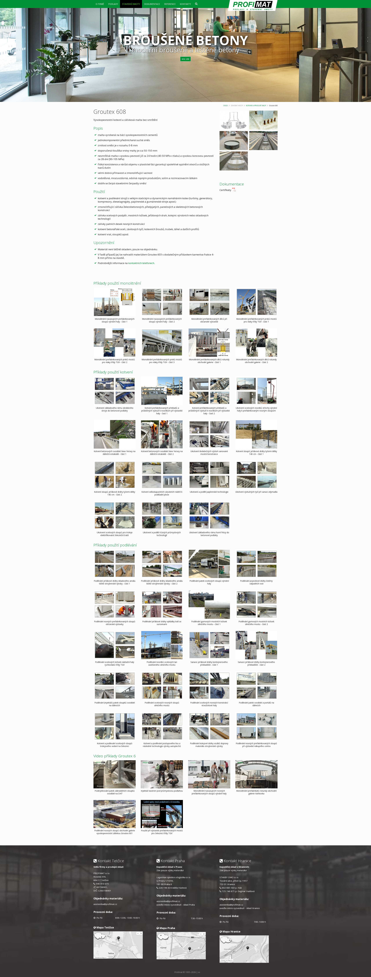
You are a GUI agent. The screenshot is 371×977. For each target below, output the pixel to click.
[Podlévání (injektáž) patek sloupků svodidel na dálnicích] (114, 685)
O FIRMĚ (100, 4)
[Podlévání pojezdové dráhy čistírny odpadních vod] (256, 563)
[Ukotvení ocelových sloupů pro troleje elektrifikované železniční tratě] (114, 515)
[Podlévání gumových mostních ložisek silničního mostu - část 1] (209, 604)
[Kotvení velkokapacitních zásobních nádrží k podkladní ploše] (162, 474)
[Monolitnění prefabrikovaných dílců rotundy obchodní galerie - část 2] (256, 342)
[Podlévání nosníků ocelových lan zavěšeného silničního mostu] (162, 645)
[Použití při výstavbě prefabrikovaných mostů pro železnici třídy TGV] (162, 813)
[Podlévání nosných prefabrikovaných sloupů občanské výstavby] (114, 604)
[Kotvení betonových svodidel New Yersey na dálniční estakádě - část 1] (114, 434)
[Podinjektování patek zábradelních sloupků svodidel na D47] (114, 774)
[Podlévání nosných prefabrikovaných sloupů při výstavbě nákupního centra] (256, 726)
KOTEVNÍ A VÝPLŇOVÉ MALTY (256, 106)
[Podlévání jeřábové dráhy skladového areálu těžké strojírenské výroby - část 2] (162, 563)
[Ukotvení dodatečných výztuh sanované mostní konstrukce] (209, 434)
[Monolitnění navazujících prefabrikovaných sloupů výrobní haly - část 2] (162, 301)
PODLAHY (113, 4)
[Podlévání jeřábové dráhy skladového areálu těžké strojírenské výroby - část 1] (114, 563)
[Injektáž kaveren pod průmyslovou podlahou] (162, 774)
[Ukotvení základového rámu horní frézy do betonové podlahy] (209, 515)
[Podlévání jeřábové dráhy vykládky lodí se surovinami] (162, 604)
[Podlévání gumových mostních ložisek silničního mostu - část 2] (256, 604)
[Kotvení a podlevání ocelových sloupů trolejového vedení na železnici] (114, 726)
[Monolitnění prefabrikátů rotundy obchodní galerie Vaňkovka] (256, 774)
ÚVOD (225, 106)
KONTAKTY (185, 4)
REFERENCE (170, 4)
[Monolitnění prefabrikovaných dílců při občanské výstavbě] (209, 301)
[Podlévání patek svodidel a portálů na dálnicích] (256, 685)
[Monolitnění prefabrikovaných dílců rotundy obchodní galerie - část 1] (209, 342)
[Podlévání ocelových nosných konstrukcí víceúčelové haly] (209, 685)
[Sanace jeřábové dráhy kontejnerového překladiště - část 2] (256, 645)
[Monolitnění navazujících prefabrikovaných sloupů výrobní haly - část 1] (114, 301)
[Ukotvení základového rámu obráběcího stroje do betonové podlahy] (114, 390)
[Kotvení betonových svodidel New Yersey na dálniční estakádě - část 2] (162, 434)
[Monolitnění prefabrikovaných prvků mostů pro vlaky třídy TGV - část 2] (114, 342)
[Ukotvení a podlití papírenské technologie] (209, 474)
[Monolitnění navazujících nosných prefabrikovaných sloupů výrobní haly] (209, 774)
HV (199, 972)
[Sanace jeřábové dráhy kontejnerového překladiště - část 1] (209, 645)
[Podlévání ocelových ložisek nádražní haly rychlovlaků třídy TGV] (114, 645)
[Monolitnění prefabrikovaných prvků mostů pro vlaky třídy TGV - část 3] (162, 342)
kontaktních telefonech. (141, 263)
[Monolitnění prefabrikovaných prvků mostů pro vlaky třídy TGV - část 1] (256, 301)
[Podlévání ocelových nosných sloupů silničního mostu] (162, 685)
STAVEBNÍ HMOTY (131, 4)
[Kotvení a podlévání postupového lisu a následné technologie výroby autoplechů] (162, 726)
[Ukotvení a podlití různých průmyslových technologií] (162, 515)
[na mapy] (118, 944)
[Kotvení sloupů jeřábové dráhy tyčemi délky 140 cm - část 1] (256, 434)
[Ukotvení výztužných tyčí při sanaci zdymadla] (256, 474)
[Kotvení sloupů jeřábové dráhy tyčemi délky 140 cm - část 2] (114, 474)
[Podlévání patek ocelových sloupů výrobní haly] (209, 563)
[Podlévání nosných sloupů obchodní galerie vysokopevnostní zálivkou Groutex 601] (114, 813)
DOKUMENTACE (152, 4)
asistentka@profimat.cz (105, 904)
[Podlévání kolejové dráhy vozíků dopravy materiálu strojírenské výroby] (209, 726)
